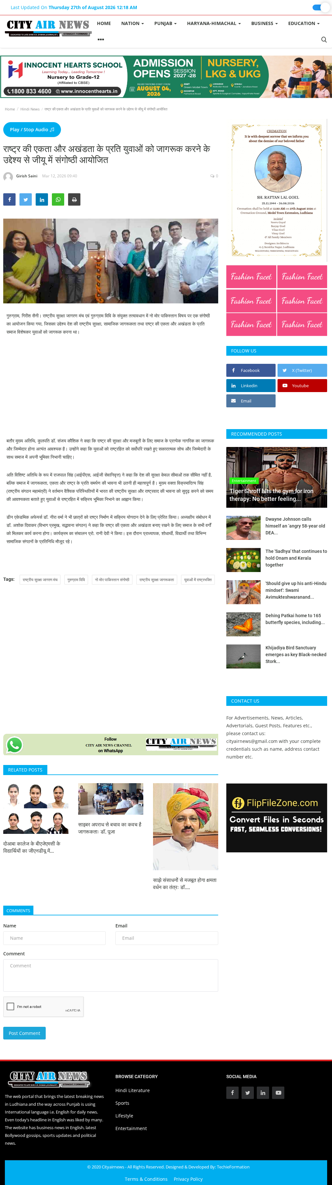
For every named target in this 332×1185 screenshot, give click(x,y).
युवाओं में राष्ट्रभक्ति (198, 579)
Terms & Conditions (146, 1179)
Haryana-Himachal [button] (212, 23)
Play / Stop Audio (30, 129)
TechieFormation (233, 1167)
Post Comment (24, 1033)
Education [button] (302, 23)
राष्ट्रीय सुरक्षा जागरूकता (156, 579)
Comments (18, 910)
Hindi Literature (132, 1090)
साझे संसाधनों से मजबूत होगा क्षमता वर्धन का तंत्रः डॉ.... (185, 883)
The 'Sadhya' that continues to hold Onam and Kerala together (296, 558)
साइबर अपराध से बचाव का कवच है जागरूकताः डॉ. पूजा (109, 828)
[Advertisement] (110, 391)
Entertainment (131, 1128)
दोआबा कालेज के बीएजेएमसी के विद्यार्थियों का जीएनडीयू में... (31, 847)
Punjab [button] (163, 23)
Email (121, 926)
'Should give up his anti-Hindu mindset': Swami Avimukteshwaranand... (296, 590)
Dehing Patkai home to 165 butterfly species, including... (295, 619)
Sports (122, 1103)
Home (104, 23)
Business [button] (263, 23)
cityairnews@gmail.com (252, 741)
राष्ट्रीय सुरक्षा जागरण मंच (40, 579)
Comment (14, 953)
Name (9, 926)
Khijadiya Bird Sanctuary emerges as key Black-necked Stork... (296, 654)
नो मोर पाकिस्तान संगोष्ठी (112, 579)
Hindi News (30, 109)
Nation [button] (131, 23)
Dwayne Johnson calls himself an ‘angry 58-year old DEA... (295, 525)
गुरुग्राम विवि (76, 579)
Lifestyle (124, 1116)
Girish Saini (26, 176)
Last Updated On (74, 7)
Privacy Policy (188, 1179)
